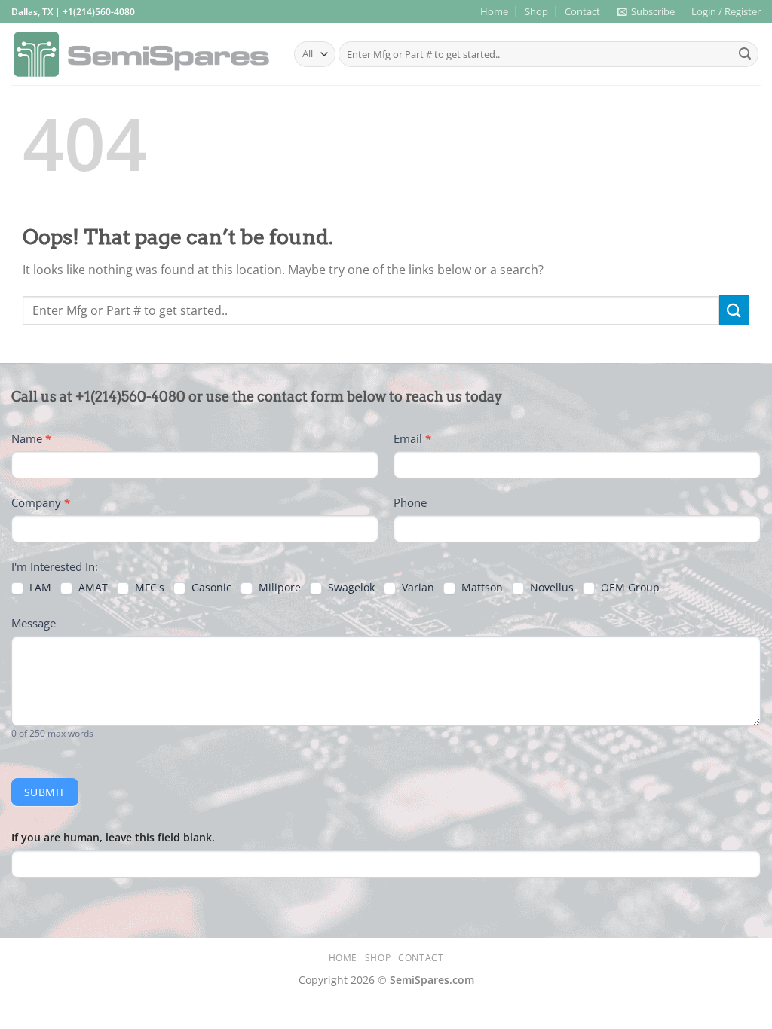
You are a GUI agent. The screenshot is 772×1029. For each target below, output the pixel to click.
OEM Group (629, 587)
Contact (582, 11)
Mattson (480, 587)
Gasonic (209, 587)
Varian (416, 587)
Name (31, 438)
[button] (646, 11)
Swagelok (350, 587)
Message (33, 623)
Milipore (278, 587)
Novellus (550, 587)
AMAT (91, 587)
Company (40, 502)
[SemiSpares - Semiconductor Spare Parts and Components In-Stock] (141, 55)
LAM (38, 587)
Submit (45, 792)
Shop (536, 11)
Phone (410, 502)
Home (494, 11)
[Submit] (745, 54)
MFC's (148, 587)
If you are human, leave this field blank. (113, 837)
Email (412, 438)
